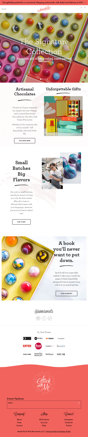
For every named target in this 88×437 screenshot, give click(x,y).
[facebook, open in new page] (44, 318)
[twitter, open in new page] (50, 318)
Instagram (68, 419)
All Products (44, 419)
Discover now (24, 141)
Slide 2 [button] (43, 79)
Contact (19, 425)
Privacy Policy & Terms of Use (58, 431)
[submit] (79, 403)
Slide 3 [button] (45, 79)
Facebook (69, 422)
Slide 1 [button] (40, 79)
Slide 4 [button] (47, 79)
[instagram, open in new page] (38, 318)
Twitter (69, 425)
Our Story (21, 222)
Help (44, 425)
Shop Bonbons (66, 293)
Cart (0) (4, 9)
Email (10, 403)
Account (44, 422)
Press (19, 422)
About (19, 419)
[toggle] (85, 7)
